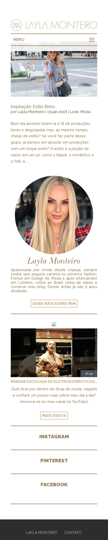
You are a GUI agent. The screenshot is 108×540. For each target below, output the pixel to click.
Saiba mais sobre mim (54, 303)
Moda (85, 112)
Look (74, 112)
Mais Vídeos (54, 415)
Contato (73, 533)
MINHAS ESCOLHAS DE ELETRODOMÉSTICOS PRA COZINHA (54, 382)
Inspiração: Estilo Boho (33, 106)
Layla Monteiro (31, 112)
